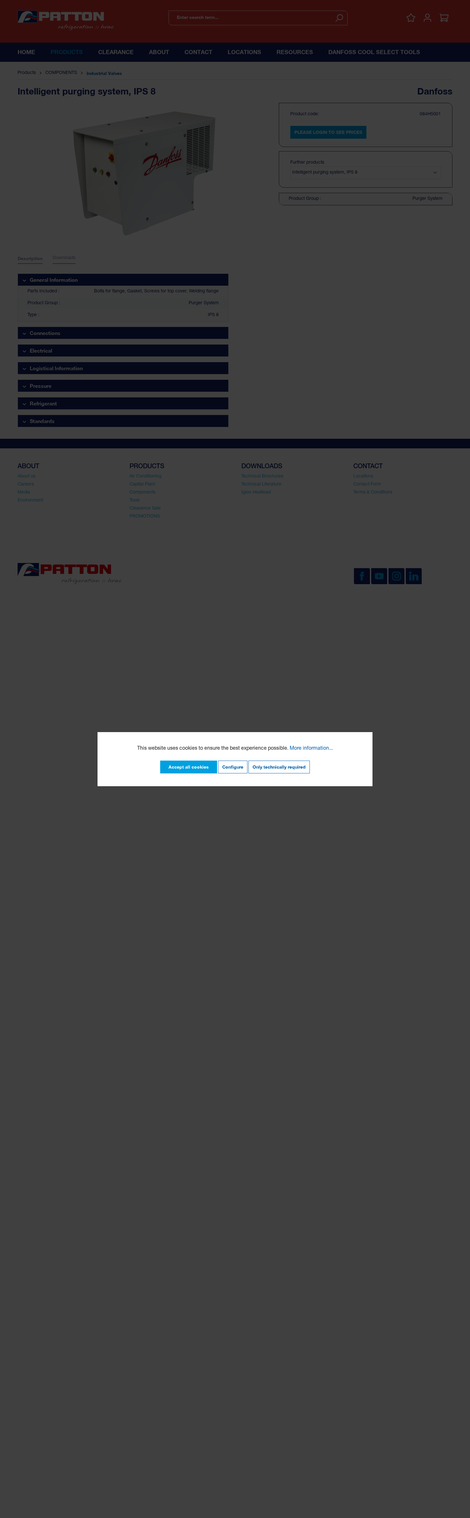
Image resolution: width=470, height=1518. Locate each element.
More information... (311, 748)
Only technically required (279, 767)
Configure (232, 767)
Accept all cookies (188, 767)
